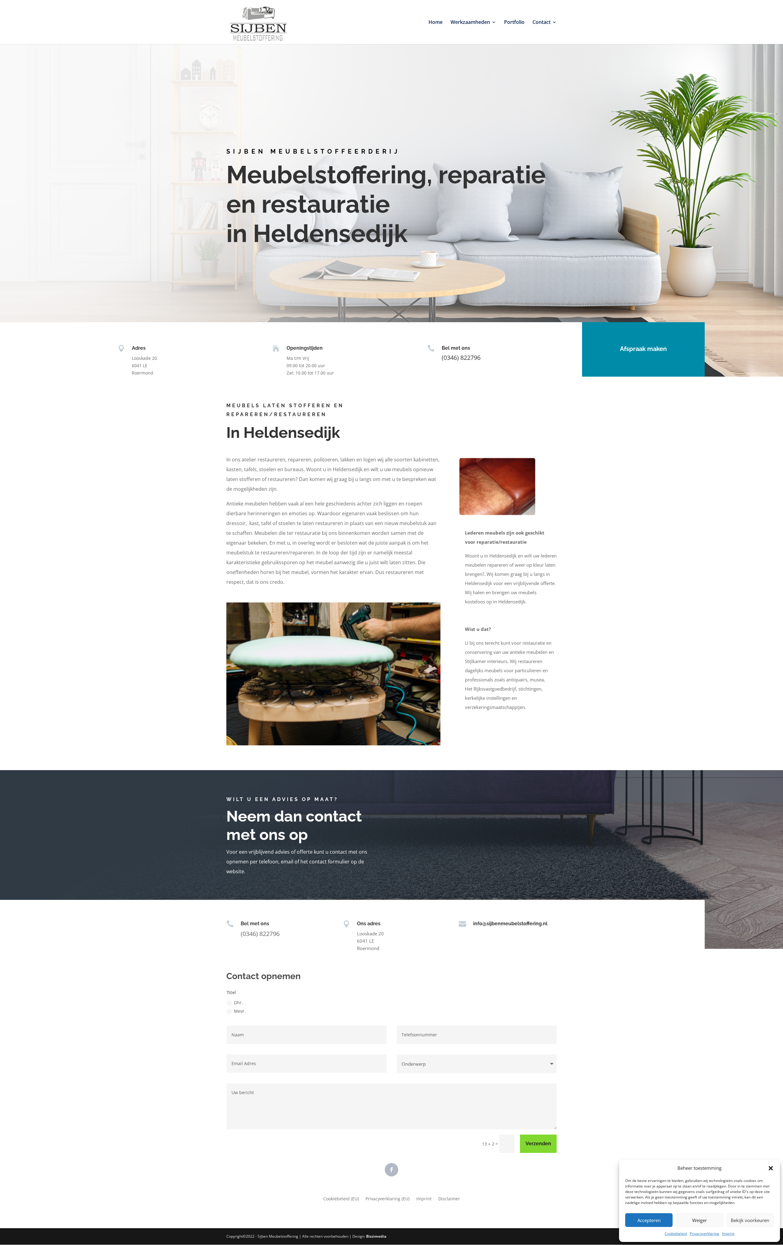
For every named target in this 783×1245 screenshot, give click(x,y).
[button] (771, 1168)
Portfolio (514, 22)
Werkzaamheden (470, 22)
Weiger (699, 1220)
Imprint (728, 1233)
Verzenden (538, 1143)
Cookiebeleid (676, 1233)
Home (436, 22)
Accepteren (649, 1220)
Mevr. (240, 1011)
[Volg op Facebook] (391, 1169)
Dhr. (238, 1002)
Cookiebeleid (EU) (341, 1199)
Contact (542, 22)
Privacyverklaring (704, 1233)
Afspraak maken (643, 348)
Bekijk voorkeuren (750, 1220)
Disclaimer (449, 1199)
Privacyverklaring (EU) (388, 1199)
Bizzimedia (376, 1236)
